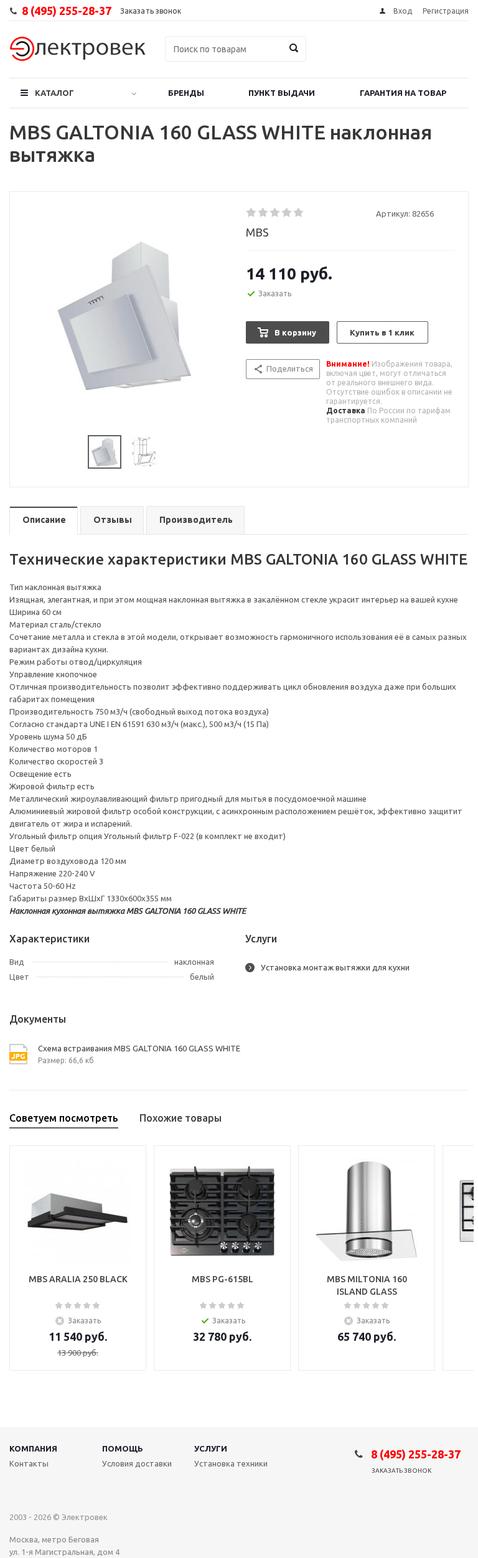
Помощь (122, 1448)
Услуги (210, 1448)
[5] (299, 213)
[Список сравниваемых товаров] (332, 57)
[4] (287, 213)
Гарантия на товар (403, 92)
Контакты (29, 1463)
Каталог (54, 92)
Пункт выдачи (281, 92)
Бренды (186, 92)
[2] (263, 213)
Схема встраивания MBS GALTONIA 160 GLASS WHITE (139, 1048)
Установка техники (231, 1463)
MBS (257, 232)
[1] (252, 213)
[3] (275, 213)
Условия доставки (137, 1463)
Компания (33, 1448)
